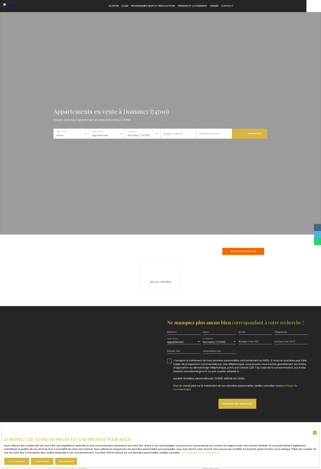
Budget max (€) (173, 133)
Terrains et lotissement (192, 6)
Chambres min (212, 351)
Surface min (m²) (209, 133)
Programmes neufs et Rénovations (153, 6)
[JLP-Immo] (17, 6)
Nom (206, 332)
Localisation (132, 131)
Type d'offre (61, 131)
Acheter (114, 6)
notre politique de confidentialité (199, 452)
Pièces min (173, 351)
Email (242, 332)
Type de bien (97, 131)
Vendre (214, 6)
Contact (227, 6)
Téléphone (280, 332)
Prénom (172, 332)
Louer (124, 6)
